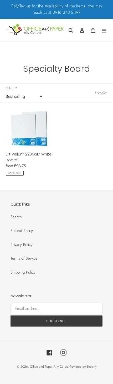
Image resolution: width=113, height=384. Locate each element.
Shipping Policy (23, 272)
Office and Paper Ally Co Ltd (49, 366)
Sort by (11, 88)
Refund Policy (22, 231)
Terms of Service (24, 258)
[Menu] (104, 30)
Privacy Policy (22, 244)
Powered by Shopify (83, 366)
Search (16, 217)
